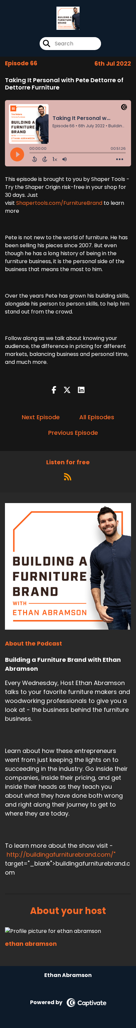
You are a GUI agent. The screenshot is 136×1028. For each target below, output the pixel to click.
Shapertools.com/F (41, 203)
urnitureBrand (84, 203)
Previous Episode (73, 432)
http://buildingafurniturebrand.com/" (61, 854)
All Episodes (96, 417)
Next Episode (41, 417)
